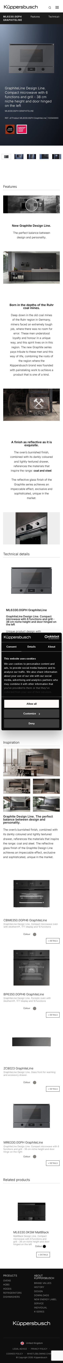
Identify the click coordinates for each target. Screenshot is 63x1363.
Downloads (41, 1295)
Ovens (7, 1280)
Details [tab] (31, 646)
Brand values (42, 1283)
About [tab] (51, 646)
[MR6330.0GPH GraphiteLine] (32, 1115)
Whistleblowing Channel (41, 1353)
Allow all (32, 703)
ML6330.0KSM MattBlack (31, 1232)
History (39, 1287)
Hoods (7, 1288)
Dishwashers (11, 1296)
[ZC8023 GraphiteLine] (32, 1041)
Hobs (6, 1284)
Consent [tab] (11, 646)
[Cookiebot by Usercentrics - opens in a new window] (45, 637)
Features (35, 16)
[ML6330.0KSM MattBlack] (31, 1211)
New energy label (45, 1299)
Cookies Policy (14, 1353)
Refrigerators (12, 1292)
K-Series (39, 1311)
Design (38, 1291)
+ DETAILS (53, 1163)
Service (39, 1303)
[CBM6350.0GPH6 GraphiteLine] (32, 893)
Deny (32, 723)
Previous (7, 1225)
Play (31, 205)
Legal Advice (20, 1349)
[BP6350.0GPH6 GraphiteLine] (32, 967)
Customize (29, 713)
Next (56, 1225)
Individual (40, 1307)
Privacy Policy (39, 1349)
